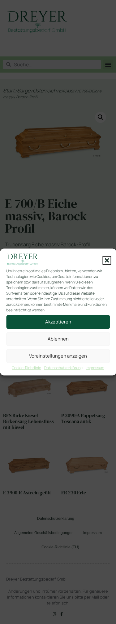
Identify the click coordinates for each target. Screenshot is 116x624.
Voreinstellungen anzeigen (58, 356)
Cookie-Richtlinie (26, 367)
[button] (107, 260)
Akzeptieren (58, 322)
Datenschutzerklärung (63, 367)
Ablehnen (58, 339)
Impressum (95, 367)
